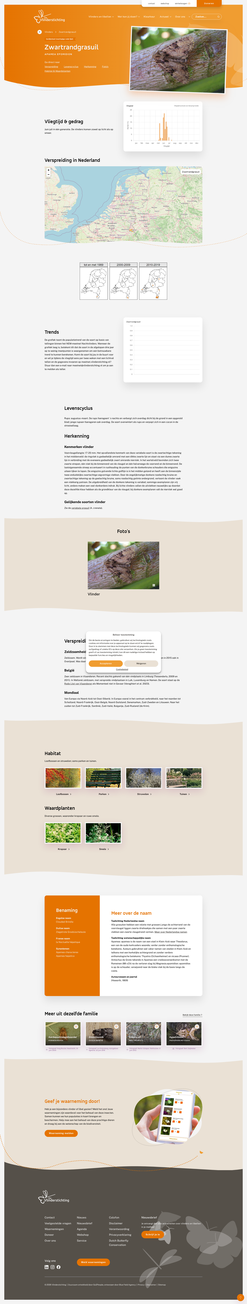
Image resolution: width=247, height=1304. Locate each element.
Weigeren (141, 663)
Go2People (98, 1285)
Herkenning (90, 66)
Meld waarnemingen (93, 1262)
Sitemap (162, 1285)
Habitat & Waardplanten (57, 71)
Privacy (141, 1285)
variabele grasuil (80, 508)
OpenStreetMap (192, 167)
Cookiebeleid (122, 669)
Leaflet (184, 167)
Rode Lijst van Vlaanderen (78, 683)
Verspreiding (51, 66)
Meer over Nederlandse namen (171, 932)
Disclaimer (151, 1285)
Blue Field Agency (127, 1285)
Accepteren (106, 663)
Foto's (105, 66)
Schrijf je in (153, 1234)
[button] (48, 170)
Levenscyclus (71, 66)
